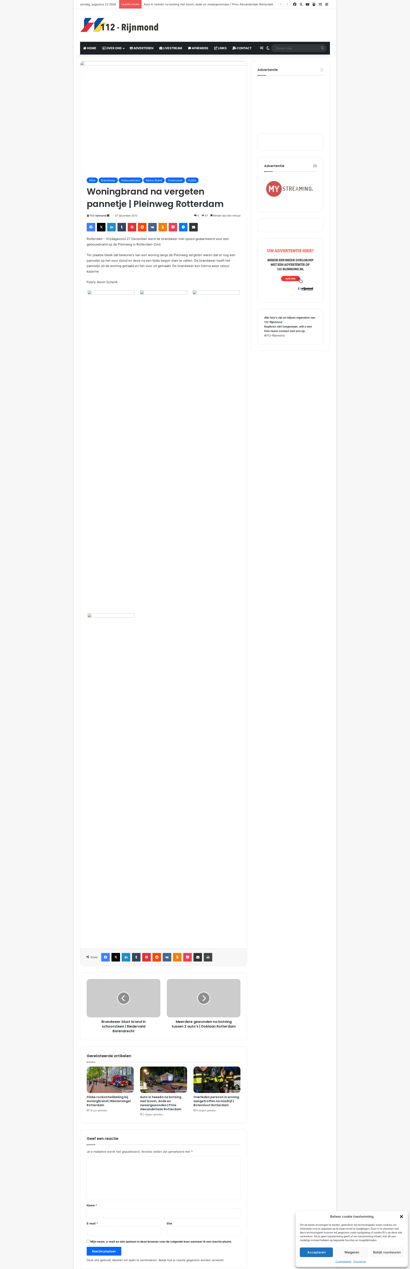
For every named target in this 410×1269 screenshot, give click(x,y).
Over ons (114, 48)
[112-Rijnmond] (119, 25)
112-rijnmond (98, 215)
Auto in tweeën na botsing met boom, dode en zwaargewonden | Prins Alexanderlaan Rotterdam (160, 1103)
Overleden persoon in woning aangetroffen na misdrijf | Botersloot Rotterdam (216, 1101)
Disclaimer (359, 1261)
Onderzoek (175, 180)
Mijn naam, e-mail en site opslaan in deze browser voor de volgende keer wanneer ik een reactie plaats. (161, 1241)
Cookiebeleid (343, 1261)
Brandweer (108, 180)
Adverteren (143, 48)
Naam (92, 1205)
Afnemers (199, 48)
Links (222, 48)
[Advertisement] (247, 22)
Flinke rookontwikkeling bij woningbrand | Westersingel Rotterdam (109, 1101)
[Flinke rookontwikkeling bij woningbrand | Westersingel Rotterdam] (110, 1080)
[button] (401, 1216)
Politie (192, 180)
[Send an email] (108, 215)
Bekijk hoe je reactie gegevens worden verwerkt (191, 1260)
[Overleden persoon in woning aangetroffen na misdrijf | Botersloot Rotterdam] (216, 1080)
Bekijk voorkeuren (387, 1252)
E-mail (92, 1223)
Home (91, 48)
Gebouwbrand (130, 180)
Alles (92, 180)
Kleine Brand (154, 180)
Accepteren (316, 1252)
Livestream (172, 48)
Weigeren (351, 1252)
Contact (244, 48)
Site (169, 1223)
